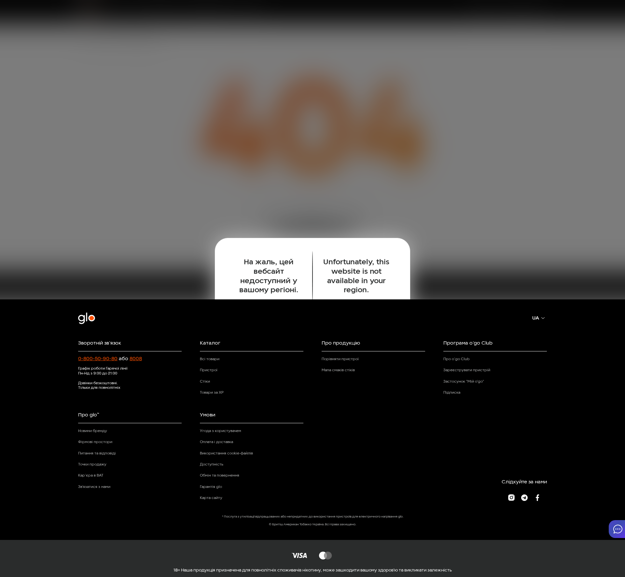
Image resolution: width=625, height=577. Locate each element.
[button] (617, 529)
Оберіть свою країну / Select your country (312, 318)
